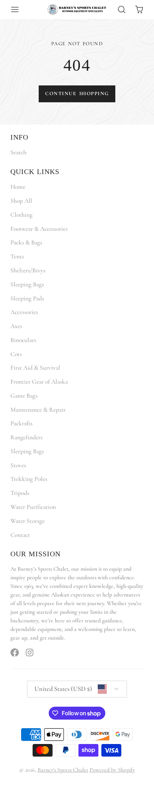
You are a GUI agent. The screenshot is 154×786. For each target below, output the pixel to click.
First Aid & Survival (35, 367)
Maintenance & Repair (38, 409)
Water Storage (27, 521)
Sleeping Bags (27, 284)
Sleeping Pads (27, 298)
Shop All (21, 201)
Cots (16, 354)
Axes (16, 326)
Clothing (21, 215)
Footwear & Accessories (39, 229)
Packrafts (21, 423)
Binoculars (23, 340)
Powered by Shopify (112, 769)
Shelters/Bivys (27, 270)
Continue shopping (77, 93)
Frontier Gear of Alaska (39, 381)
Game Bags (24, 395)
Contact (20, 535)
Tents (17, 256)
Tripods (19, 493)
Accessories (24, 312)
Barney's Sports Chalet (63, 769)
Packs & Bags (26, 242)
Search (18, 152)
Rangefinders (26, 437)
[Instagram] (30, 652)
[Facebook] (14, 652)
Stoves (18, 465)
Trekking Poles (28, 479)
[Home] (77, 9)
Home (17, 187)
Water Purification (33, 507)
